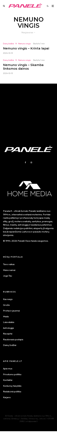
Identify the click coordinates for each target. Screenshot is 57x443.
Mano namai (9, 270)
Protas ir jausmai (11, 310)
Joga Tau (7, 275)
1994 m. (7, 214)
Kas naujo (8, 299)
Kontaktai (7, 380)
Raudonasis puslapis (13, 339)
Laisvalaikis (8, 322)
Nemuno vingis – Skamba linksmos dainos (23, 66)
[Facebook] (25, 162)
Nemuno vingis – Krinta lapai (26, 48)
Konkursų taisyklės (12, 385)
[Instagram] (31, 162)
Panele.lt (7, 210)
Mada (6, 316)
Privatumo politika (12, 374)
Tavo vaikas (9, 264)
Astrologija (8, 327)
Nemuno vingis (24, 43)
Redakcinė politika (12, 391)
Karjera (6, 397)
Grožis (6, 305)
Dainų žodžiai (8, 43)
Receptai (7, 333)
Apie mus (7, 368)
